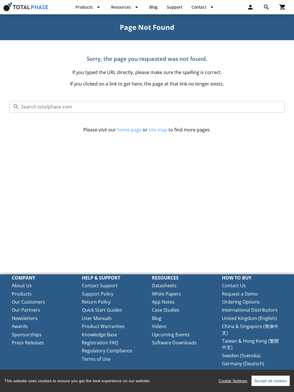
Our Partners (26, 310)
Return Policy (96, 302)
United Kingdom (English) (249, 318)
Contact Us (234, 285)
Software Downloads (174, 342)
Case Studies (165, 310)
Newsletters (25, 318)
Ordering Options (241, 302)
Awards (20, 326)
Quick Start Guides (102, 310)
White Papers (166, 294)
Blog (156, 318)
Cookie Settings (233, 381)
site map (158, 130)
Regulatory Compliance (107, 351)
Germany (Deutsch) (243, 363)
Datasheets (164, 285)
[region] (147, 381)
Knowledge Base (99, 334)
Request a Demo (240, 294)
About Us (22, 285)
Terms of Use (96, 359)
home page (129, 130)
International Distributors (250, 310)
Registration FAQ (100, 342)
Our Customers (28, 302)
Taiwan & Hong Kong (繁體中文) (250, 344)
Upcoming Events (171, 334)
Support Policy (97, 294)
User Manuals (97, 318)
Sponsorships (27, 334)
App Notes (163, 302)
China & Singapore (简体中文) (250, 329)
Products (22, 294)
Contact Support (100, 285)
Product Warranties (103, 326)
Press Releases (28, 342)
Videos (159, 326)
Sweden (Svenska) (241, 355)
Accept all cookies (270, 381)
